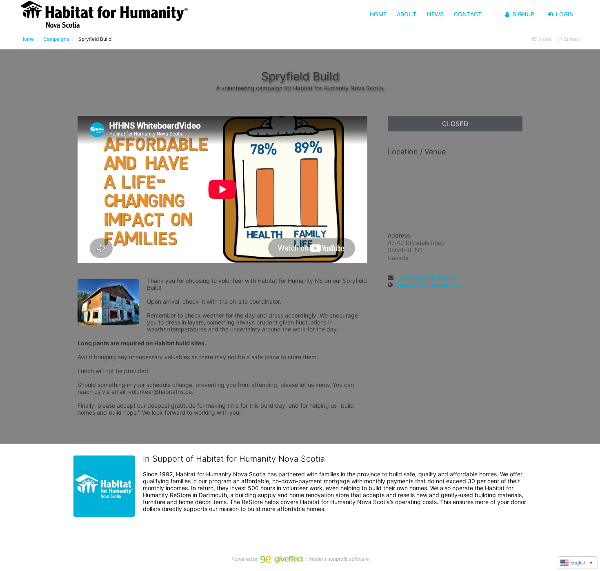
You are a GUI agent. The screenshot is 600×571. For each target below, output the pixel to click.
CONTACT (468, 14)
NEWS (435, 14)
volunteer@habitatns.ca (426, 277)
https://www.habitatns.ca (428, 284)
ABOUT (406, 14)
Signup (523, 14)
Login (565, 14)
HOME (378, 14)
